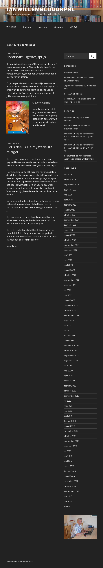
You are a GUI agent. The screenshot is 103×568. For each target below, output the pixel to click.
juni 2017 (68, 496)
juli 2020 (68, 365)
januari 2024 (69, 235)
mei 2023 (68, 260)
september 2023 (71, 245)
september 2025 (71, 185)
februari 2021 (70, 335)
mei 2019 (68, 411)
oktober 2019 (70, 391)
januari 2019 (69, 426)
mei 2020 (68, 371)
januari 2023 (69, 270)
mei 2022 (68, 295)
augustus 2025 (71, 190)
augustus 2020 (71, 360)
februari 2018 (70, 471)
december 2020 (71, 345)
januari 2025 (69, 210)
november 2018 (71, 431)
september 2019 (71, 396)
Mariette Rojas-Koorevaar (75, 125)
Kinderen (27, 27)
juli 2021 (67, 325)
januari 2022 (69, 300)
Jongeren (42, 27)
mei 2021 (68, 330)
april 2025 (68, 200)
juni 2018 (68, 456)
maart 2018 (69, 466)
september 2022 (71, 280)
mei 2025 (68, 195)
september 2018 (71, 441)
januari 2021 (69, 340)
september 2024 (71, 220)
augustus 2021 (70, 320)
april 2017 (68, 506)
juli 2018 (67, 451)
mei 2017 (68, 501)
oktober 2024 (70, 215)
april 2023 (68, 265)
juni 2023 (68, 255)
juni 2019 (68, 406)
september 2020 (71, 356)
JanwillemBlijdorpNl (40, 9)
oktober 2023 (70, 240)
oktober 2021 (70, 310)
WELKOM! (11, 27)
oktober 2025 (70, 180)
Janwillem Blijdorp (72, 117)
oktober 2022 (70, 275)
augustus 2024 (71, 225)
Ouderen (58, 27)
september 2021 (71, 315)
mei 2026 (68, 174)
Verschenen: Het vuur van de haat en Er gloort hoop (79, 137)
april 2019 (68, 416)
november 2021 (71, 305)
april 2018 (68, 461)
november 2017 (71, 481)
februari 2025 (70, 205)
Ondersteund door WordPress (19, 561)
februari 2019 (70, 421)
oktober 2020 (70, 350)
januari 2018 (69, 476)
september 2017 (71, 491)
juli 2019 (67, 401)
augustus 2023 (71, 250)
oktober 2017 (70, 486)
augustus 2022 (71, 285)
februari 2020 (70, 386)
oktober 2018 (70, 436)
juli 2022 (67, 290)
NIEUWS (73, 27)
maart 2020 (69, 381)
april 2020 (68, 376)
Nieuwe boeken (71, 73)
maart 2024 (69, 230)
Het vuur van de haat (73, 94)
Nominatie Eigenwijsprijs (26, 57)
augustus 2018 (70, 446)
